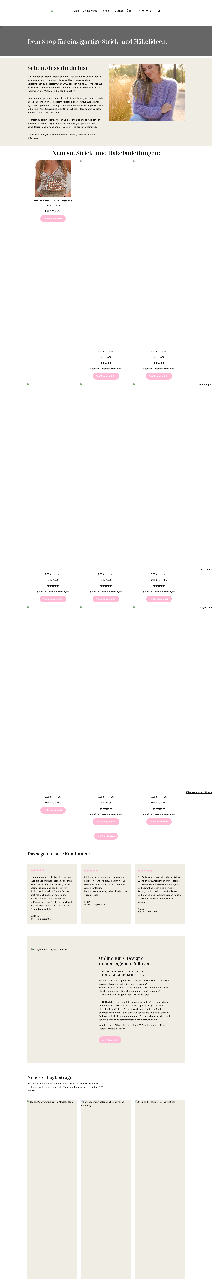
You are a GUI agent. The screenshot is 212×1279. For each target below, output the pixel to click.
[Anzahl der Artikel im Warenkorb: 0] (158, 10)
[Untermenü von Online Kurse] (98, 10)
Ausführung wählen (106, 376)
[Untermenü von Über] (133, 10)
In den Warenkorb (53, 218)
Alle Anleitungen (106, 836)
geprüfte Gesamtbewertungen (106, 368)
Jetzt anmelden (110, 1040)
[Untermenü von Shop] (110, 10)
